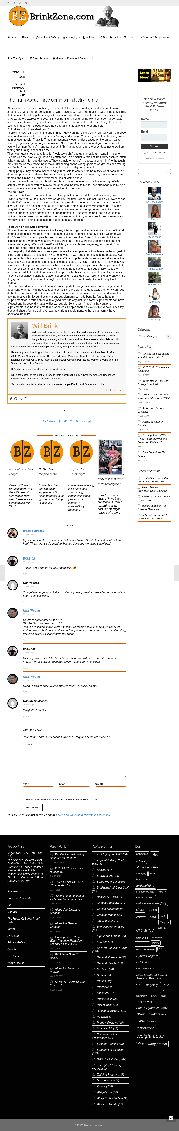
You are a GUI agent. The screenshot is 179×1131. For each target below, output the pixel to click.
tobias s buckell (33, 530)
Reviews (12, 891)
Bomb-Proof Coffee (109, 881)
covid (163, 916)
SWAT (140, 1014)
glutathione (157, 937)
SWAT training (147, 1021)
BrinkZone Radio (107, 897)
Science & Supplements (156, 37)
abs (155, 854)
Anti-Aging (72, 37)
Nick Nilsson (31, 610)
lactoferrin (142, 962)
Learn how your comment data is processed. (83, 815)
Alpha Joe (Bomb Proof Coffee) (41, 37)
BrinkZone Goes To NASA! (153, 490)
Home (13, 37)
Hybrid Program (147, 956)
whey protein (157, 1044)
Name (26, 784)
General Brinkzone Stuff (18, 88)
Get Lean (102, 969)
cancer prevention (145, 897)
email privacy (160, 158)
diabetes (162, 928)
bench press (142, 879)
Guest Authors (40, 58)
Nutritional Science (108, 1010)
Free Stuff (13, 935)
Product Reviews (107, 1022)
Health (130, 37)
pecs (164, 990)
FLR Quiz (103, 942)
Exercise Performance (110, 926)
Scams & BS (105, 1028)
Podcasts (102, 1016)
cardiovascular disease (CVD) (151, 903)
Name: (145, 119)
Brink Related (110, 37)
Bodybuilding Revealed (23, 378)
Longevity (103, 992)
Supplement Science (110, 1049)
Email (62, 784)
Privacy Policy (16, 942)
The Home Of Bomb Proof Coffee (23, 920)
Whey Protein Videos (110, 1098)
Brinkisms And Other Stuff (112, 887)
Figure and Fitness (108, 936)
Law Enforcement (145, 968)
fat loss (142, 938)
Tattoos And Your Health (22, 873)
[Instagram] (26, 3)
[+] (22, 452)
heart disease (145, 949)
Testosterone (145, 1028)
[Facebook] (14, 3)
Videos (59, 58)
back (152, 873)
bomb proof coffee (145, 891)
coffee (141, 917)
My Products (104, 1004)
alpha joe (140, 861)
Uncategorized (106, 1080)
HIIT (161, 949)
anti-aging (141, 873)
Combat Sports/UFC (109, 902)
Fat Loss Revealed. (50, 378)
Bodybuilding (105, 875)
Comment (27, 744)
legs (138, 984)
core (153, 917)
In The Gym (17, 58)
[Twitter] (8, 3)
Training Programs (108, 1074)
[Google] (15, 399)
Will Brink (29, 558)
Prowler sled (141, 996)
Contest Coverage (108, 908)
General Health (106, 963)
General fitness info (109, 957)
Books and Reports (77, 58)
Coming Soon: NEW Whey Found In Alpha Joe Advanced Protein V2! (152, 439)
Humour (102, 975)
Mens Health (105, 998)
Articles (90, 37)
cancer (162, 891)
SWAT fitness (157, 1014)
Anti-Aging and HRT (109, 854)
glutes (155, 942)
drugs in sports (106, 920)
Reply (26, 550)
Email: (145, 131)
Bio (9, 905)
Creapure (164, 922)
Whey (140, 1043)
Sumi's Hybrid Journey (151, 1008)
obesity (165, 984)
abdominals (142, 853)
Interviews (103, 987)
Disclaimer (14, 956)
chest (140, 909)
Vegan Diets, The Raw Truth (24, 853)
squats (163, 996)
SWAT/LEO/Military (109, 1059)
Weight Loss (104, 1092)
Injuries (101, 981)
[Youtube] (20, 3)
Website (99, 784)
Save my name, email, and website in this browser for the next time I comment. (62, 799)
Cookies (12, 949)
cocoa (152, 910)
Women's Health (107, 1104)
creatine (145, 930)
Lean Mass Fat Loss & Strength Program (151, 976)
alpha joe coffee (147, 867)
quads (154, 996)
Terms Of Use (15, 962)
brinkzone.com (114, 390)
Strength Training (107, 1043)
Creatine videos (106, 914)
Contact (12, 911)
